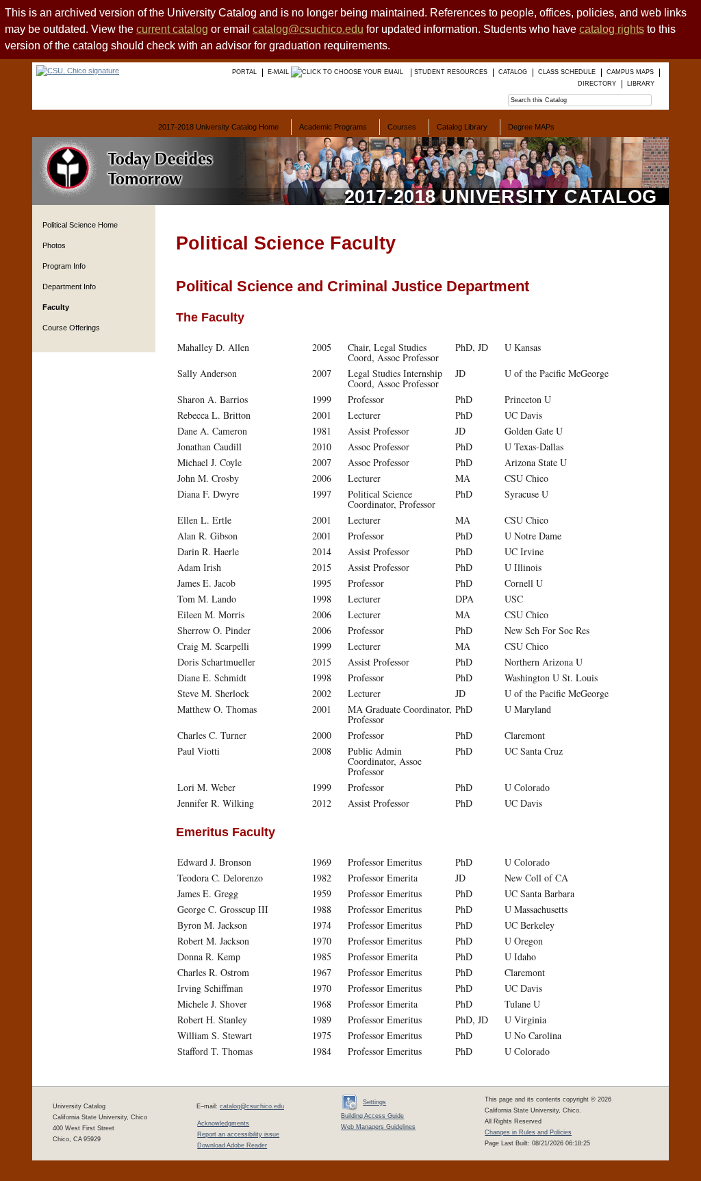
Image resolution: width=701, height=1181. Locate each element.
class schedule (567, 72)
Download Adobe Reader (232, 1145)
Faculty (55, 307)
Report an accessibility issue (238, 1134)
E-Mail (279, 72)
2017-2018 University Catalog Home (218, 127)
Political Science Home (80, 225)
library (640, 83)
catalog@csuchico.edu (308, 29)
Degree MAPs (531, 127)
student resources (450, 72)
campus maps (630, 72)
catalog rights (611, 29)
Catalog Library (462, 127)
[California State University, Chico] (75, 70)
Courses (401, 127)
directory (597, 83)
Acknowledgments (223, 1123)
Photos (54, 245)
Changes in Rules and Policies (528, 1132)
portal (244, 72)
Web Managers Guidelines (378, 1126)
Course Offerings (71, 328)
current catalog (172, 29)
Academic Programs (333, 127)
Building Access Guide (372, 1115)
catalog (512, 72)
